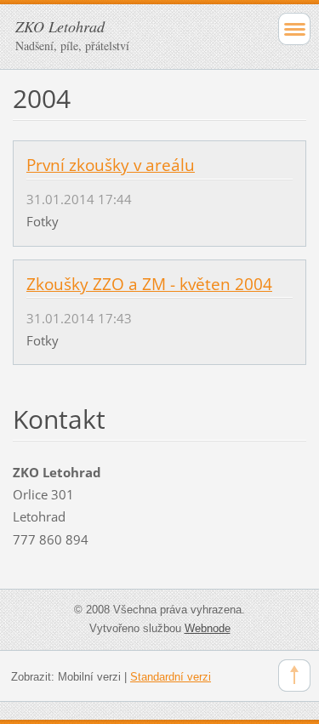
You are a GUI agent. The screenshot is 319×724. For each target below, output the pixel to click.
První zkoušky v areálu (110, 165)
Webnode (208, 628)
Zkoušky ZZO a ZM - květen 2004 (149, 284)
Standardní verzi (170, 676)
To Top (294, 675)
